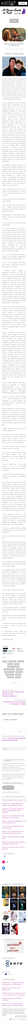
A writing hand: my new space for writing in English (14, 702)
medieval (19, 672)
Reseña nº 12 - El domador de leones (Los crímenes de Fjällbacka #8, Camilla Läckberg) (13, 810)
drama (10, 664)
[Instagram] (3, 862)
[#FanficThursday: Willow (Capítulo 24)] (14, 34)
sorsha (18, 674)
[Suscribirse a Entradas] (4, 856)
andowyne (12, 661)
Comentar (20, 731)
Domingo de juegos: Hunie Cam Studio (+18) (13, 800)
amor (5, 661)
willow (18, 677)
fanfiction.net (9, 669)
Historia (19, 669)
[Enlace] (7, 862)
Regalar (22, 3)
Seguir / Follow (8, 787)
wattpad (10, 677)
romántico (9, 674)
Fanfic (17, 664)
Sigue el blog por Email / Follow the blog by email (14, 760)
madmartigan (9, 672)
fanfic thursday (13, 666)
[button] (6, 892)
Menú (15, 21)
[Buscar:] (14, 748)
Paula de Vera (19, 48)
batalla (20, 661)
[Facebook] (3, 868)
